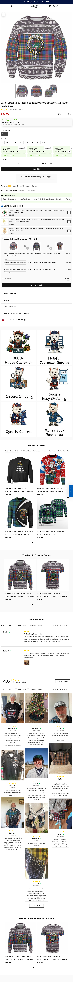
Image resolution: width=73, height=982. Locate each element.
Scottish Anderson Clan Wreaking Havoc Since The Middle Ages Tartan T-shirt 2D (12, 745)
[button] (71, 491)
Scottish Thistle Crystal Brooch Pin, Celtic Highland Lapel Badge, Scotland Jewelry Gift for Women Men (37, 230)
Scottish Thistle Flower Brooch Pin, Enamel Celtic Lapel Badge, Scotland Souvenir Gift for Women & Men (37, 211)
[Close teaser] (68, 497)
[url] (17, 110)
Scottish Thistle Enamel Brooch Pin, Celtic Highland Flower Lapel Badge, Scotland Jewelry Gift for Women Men (36, 220)
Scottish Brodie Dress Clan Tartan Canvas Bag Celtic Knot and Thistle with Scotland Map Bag (60, 847)
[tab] (32, 542)
